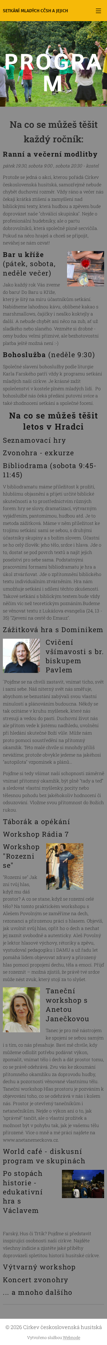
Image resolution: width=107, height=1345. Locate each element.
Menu (98, 10)
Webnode (71, 1337)
